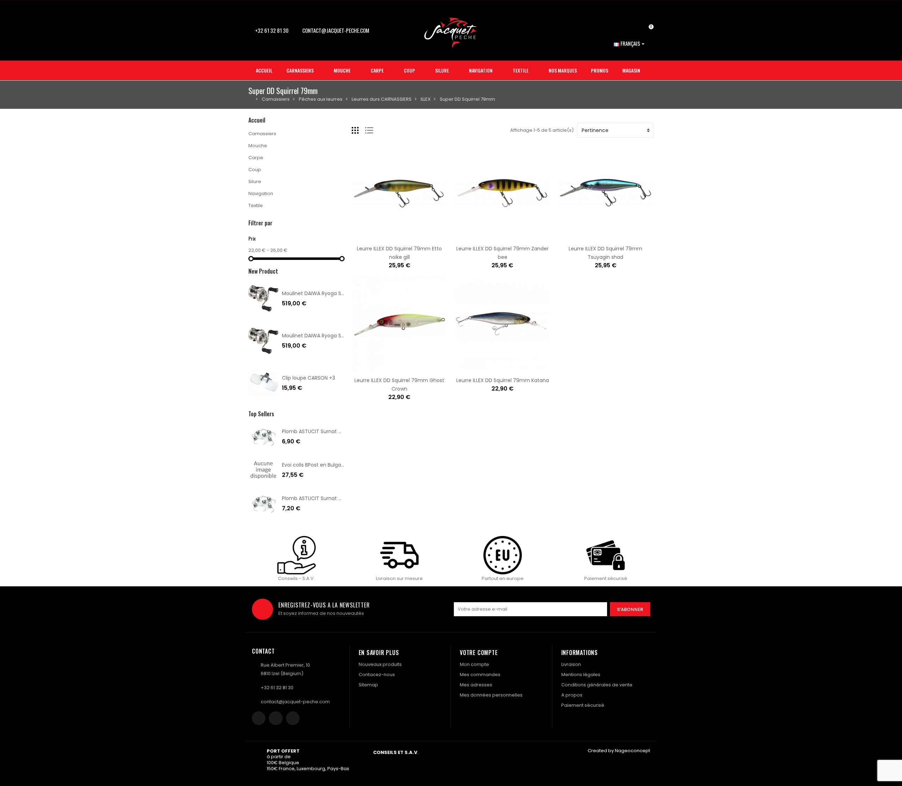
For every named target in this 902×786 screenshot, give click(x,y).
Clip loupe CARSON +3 (308, 377)
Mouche (257, 145)
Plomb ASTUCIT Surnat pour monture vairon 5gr (340, 431)
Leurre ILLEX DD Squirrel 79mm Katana (502, 380)
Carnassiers (262, 133)
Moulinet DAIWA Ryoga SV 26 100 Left (327, 335)
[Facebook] (258, 718)
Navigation (260, 193)
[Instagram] (275, 718)
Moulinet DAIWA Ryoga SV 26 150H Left (328, 293)
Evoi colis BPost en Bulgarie (314, 464)
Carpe (255, 157)
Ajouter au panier (377, 237)
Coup (254, 169)
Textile (255, 205)
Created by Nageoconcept (619, 750)
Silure (254, 181)
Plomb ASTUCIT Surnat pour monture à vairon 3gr (342, 498)
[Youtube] (292, 718)
